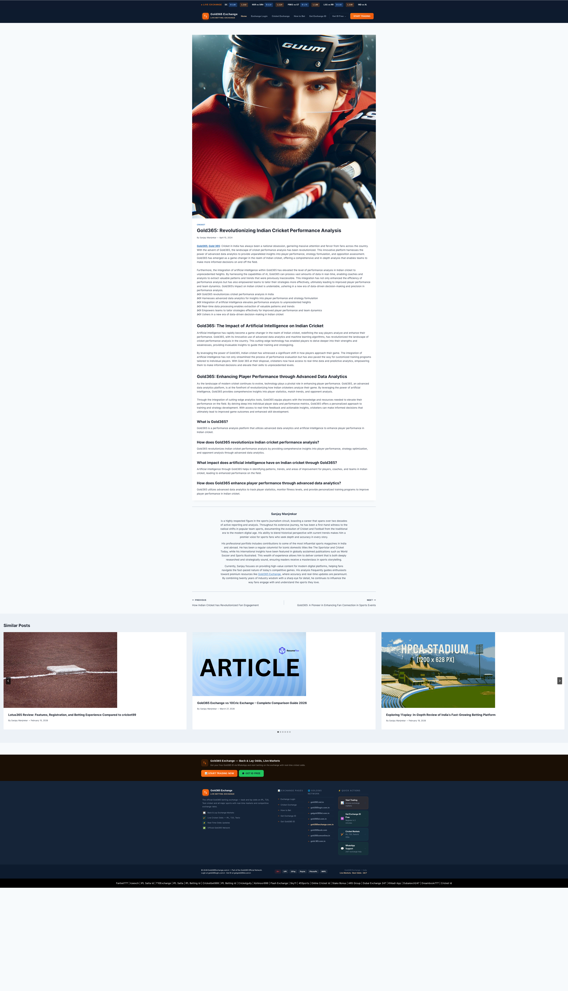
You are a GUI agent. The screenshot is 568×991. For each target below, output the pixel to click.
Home (244, 16)
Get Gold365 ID (288, 821)
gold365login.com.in (216, 873)
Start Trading (362, 16)
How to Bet (299, 16)
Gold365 (202, 246)
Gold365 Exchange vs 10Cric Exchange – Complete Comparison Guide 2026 (252, 703)
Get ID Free (253, 773)
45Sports (304, 883)
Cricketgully (245, 883)
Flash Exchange (279, 883)
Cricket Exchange (281, 16)
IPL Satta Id (147, 883)
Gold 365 (214, 246)
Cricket (201, 225)
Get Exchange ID (317, 16)
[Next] (559, 680)
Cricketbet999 (211, 883)
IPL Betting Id (192, 883)
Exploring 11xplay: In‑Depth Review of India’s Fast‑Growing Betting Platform (441, 715)
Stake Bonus (339, 883)
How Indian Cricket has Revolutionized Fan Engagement (225, 603)
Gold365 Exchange (269, 574)
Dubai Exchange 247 (374, 883)
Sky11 (293, 883)
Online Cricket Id (320, 883)
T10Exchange (163, 883)
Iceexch (134, 883)
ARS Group (354, 883)
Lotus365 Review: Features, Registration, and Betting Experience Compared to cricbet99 (72, 715)
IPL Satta (178, 883)
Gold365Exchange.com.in (218, 870)
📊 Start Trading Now (219, 773)
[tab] (278, 732)
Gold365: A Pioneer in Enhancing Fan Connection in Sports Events (336, 603)
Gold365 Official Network (251, 870)
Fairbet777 (122, 883)
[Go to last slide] (8, 680)
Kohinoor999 (261, 883)
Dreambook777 (430, 883)
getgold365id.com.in (242, 873)
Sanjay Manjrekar (208, 237)
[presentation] (95, 670)
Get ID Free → (339, 16)
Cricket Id (446, 883)
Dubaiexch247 (411, 883)
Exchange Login (259, 16)
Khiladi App (394, 883)
